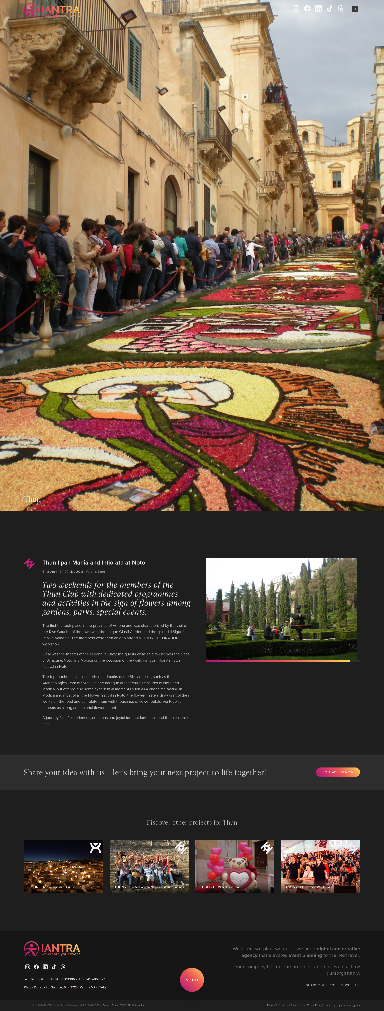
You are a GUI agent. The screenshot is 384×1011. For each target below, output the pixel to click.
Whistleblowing (140, 1005)
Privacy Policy (297, 1005)
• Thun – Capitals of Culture (52, 887)
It (355, 9)
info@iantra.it (33, 979)
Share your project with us (333, 985)
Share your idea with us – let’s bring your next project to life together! (145, 772)
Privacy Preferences (277, 1005)
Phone (119, 10)
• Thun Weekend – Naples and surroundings (149, 887)
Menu (192, 979)
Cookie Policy (314, 1005)
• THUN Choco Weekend (308, 887)
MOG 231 (125, 1005)
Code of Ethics (110, 1005)
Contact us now (338, 772)
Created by (329, 1005)
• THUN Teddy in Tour (220, 887)
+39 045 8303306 (61, 979)
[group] (283, 609)
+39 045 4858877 (92, 979)
